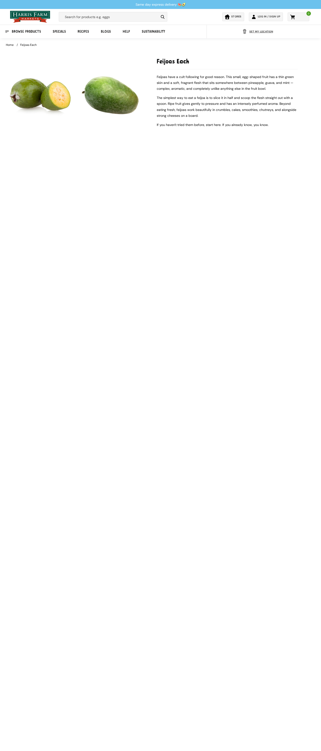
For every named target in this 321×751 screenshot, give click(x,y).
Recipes (83, 31)
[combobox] (108, 16)
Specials (59, 31)
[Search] (162, 16)
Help (126, 31)
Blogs (106, 31)
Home (10, 45)
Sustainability (153, 31)
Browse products (26, 31)
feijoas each (28, 45)
